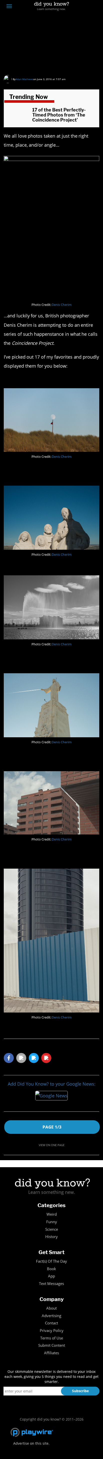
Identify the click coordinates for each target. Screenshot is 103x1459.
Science (51, 1229)
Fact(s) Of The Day (51, 1261)
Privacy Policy (52, 1330)
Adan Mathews (24, 79)
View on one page (51, 1145)
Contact (51, 1323)
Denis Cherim (62, 305)
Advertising (51, 1315)
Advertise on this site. (31, 1443)
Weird (51, 1214)
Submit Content (51, 1345)
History (51, 1236)
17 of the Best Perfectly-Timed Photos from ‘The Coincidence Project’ (49, 48)
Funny (51, 1221)
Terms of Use (51, 1338)
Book (51, 1268)
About (51, 1308)
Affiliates (51, 1353)
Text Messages (51, 1283)
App (51, 1276)
